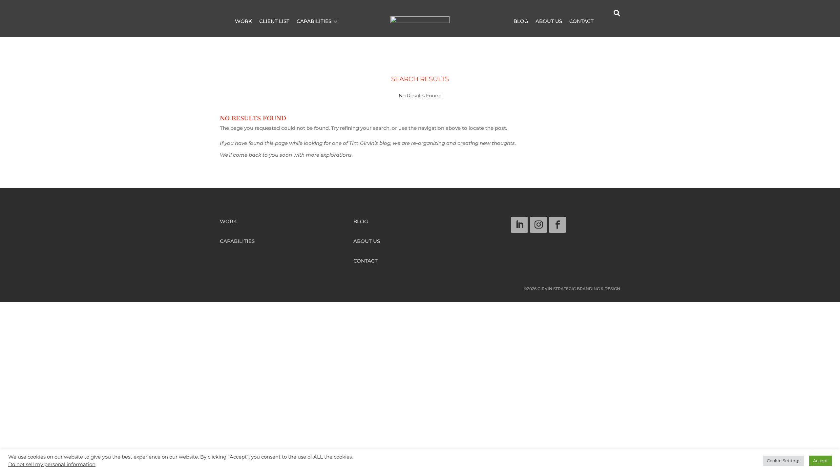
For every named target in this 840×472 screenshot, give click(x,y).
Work (243, 21)
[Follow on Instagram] (538, 225)
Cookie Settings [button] (783, 460)
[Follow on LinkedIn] (519, 225)
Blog (521, 21)
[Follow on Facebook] (557, 225)
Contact (581, 21)
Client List (274, 21)
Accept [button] (820, 460)
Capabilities (314, 21)
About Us (549, 21)
